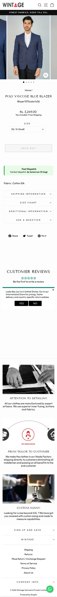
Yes (21, 303)
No (35, 303)
